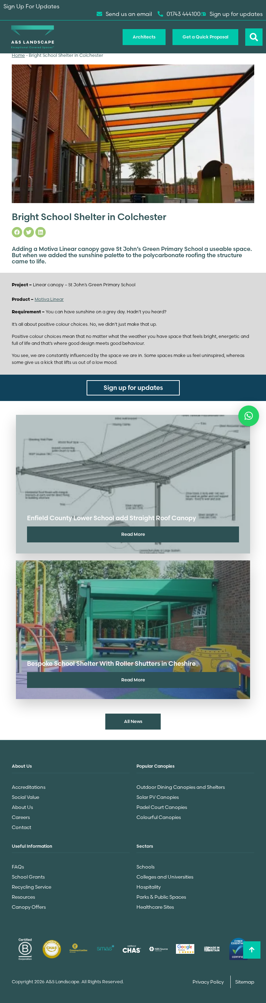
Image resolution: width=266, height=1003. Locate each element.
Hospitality (148, 887)
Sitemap (244, 982)
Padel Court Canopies (161, 807)
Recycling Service (31, 887)
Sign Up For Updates (31, 6)
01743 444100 (184, 13)
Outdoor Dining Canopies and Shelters (180, 787)
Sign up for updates (236, 13)
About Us (22, 807)
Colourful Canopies (158, 817)
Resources (23, 897)
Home (18, 55)
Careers (21, 817)
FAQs (18, 867)
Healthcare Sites (155, 907)
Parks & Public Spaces (161, 897)
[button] (248, 415)
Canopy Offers (29, 907)
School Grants (28, 877)
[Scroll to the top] (251, 950)
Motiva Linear (49, 299)
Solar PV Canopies (157, 797)
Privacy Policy (209, 982)
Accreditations (28, 787)
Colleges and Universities (164, 877)
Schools (145, 867)
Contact (21, 827)
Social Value (25, 797)
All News (133, 721)
